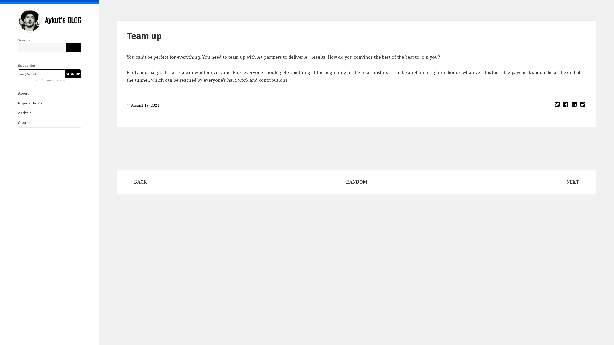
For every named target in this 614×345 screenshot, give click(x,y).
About (23, 93)
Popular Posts (30, 103)
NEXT (573, 182)
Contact (25, 122)
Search (24, 40)
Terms (48, 80)
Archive (24, 112)
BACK (140, 182)
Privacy (60, 80)
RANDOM (356, 182)
